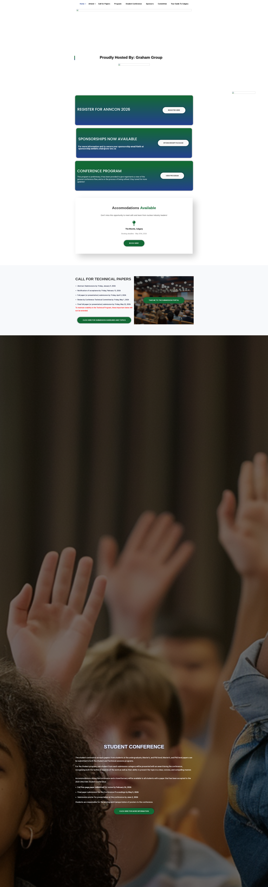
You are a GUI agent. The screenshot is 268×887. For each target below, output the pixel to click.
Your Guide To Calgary (179, 4)
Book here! (134, 243)
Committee (162, 4)
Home (82, 4)
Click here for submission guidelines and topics (104, 320)
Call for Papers (104, 4)
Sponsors (150, 4)
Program (117, 4)
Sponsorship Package (173, 143)
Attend (91, 4)
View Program (172, 176)
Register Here (174, 110)
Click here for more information (134, 811)
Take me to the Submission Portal (164, 300)
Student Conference (134, 4)
